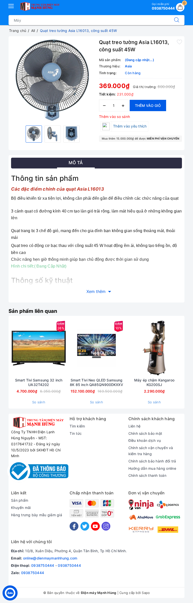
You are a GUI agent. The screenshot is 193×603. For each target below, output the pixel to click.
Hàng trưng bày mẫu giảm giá (36, 515)
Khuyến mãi (21, 507)
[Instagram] (106, 526)
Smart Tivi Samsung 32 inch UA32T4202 (39, 382)
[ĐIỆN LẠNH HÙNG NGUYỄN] (39, 7)
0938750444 (42, 565)
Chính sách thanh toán (147, 475)
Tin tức (76, 433)
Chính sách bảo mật (145, 433)
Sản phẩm (19, 500)
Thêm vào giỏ (148, 105)
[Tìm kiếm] (176, 20)
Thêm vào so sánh (114, 116)
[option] (52, 80)
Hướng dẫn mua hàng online (152, 468)
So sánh (38, 402)
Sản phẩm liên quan (33, 311)
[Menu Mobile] (11, 5)
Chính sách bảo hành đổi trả (152, 461)
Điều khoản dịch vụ (144, 440)
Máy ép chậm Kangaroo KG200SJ (154, 382)
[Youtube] (95, 526)
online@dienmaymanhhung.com (50, 558)
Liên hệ (134, 426)
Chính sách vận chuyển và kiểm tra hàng (150, 451)
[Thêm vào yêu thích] (179, 42)
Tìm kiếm (77, 426)
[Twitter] (84, 526)
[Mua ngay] (15, 348)
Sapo (146, 593)
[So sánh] (62, 348)
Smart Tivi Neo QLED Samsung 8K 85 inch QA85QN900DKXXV (96, 382)
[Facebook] (74, 526)
